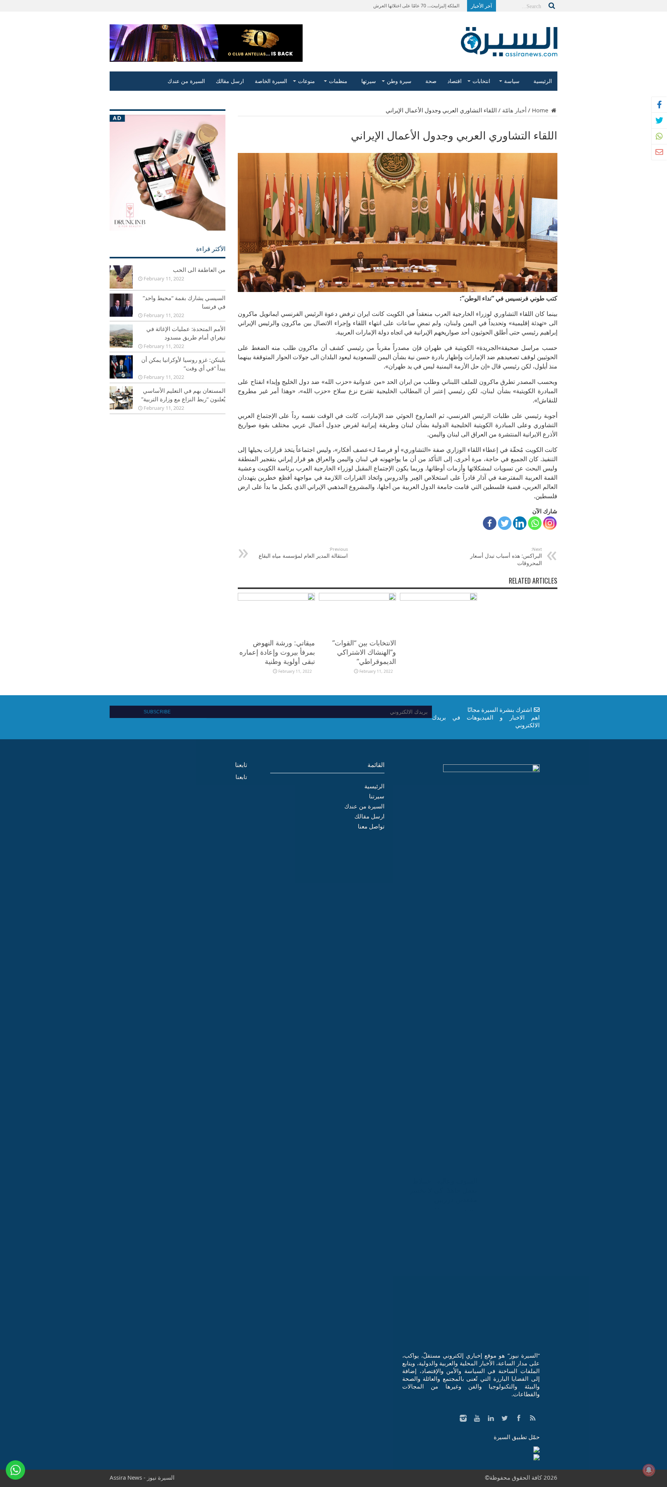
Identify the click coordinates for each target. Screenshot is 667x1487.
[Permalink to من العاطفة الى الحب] (121, 286)
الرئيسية (542, 81)
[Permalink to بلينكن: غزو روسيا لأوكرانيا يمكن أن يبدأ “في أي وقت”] (121, 376)
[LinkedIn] (519, 523)
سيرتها (368, 81)
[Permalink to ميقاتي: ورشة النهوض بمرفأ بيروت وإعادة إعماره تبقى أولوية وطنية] (276, 598)
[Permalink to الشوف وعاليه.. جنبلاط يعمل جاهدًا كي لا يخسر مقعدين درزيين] (438, 598)
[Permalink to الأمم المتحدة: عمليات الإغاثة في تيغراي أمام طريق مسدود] (121, 345)
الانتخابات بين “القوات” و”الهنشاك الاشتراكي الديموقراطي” (364, 652)
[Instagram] (550, 523)
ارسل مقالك (230, 81)
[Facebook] (489, 523)
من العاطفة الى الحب (199, 269)
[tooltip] (659, 104)
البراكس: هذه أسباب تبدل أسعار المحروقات (506, 556)
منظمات (338, 81)
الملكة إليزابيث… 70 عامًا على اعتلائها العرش (416, 5)
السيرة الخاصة (271, 81)
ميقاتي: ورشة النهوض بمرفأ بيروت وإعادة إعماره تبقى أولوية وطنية (277, 652)
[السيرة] (509, 50)
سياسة (512, 81)
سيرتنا (376, 796)
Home (541, 110)
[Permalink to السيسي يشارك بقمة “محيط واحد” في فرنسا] (121, 314)
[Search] (551, 6)
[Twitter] (504, 523)
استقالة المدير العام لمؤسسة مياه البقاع (303, 552)
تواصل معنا (371, 826)
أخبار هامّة (514, 110)
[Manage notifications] (649, 1470)
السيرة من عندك (186, 81)
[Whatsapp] (535, 523)
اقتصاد (454, 81)
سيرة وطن (399, 81)
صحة (431, 81)
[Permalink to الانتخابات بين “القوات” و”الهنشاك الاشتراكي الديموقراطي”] (357, 598)
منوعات (306, 81)
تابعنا (241, 764)
